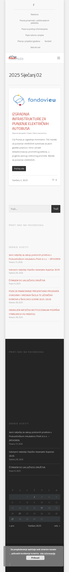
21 (20, 513)
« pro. (12, 525)
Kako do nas (35, 47)
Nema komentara (40, 133)
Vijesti (29, 133)
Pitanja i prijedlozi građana (28, 41)
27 (12, 519)
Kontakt (48, 41)
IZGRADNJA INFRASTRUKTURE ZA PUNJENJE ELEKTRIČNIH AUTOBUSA (30, 121)
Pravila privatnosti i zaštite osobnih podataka (34, 21)
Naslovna (34, 14)
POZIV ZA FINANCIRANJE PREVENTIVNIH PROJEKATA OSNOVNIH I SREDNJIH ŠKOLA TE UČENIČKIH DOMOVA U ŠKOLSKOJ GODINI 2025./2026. (34, 295)
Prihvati (35, 557)
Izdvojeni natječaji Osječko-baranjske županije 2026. (34, 269)
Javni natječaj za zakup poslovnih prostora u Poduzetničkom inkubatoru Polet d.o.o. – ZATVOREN (30, 436)
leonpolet (22, 133)
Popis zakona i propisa (34, 35)
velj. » (57, 525)
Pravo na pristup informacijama (35, 29)
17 (42, 508)
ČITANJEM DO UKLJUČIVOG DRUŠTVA (27, 280)
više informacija (47, 553)
